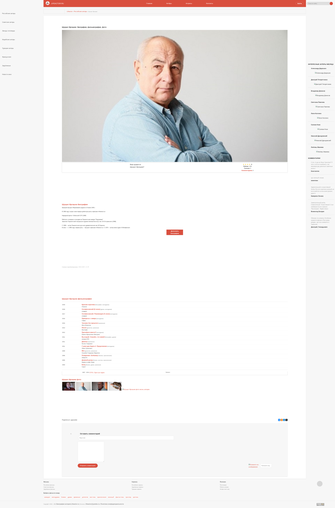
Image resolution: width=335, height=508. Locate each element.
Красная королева (88, 304)
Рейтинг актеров (224, 487)
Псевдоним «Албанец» (90, 355)
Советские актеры (8, 22)
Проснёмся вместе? (89, 332)
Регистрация (223, 485)
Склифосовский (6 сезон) (91, 309)
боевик (63, 497)
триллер (128, 497)
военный (111, 497)
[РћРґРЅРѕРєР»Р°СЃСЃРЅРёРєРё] (282, 420)
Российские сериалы (137, 485)
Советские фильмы (49, 487)
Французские (6, 57)
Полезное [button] (223, 482)
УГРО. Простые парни (97, 372)
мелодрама (55, 497)
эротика (135, 497)
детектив (85, 497)
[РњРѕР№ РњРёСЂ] (284, 420)
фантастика (120, 497)
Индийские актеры (8, 39)
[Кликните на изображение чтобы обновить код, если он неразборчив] (254, 466)
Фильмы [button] (46, 482)
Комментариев (247, 170)
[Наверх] (320, 484)
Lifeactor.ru (75, 504)
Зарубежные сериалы (137, 487)
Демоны (85, 341)
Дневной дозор (87, 360)
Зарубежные (6, 65)
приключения (101, 497)
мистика (92, 497)
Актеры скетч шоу (224, 489)
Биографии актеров (63, 504)
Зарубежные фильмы (49, 489)
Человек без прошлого (90, 323)
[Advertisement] (114, 185)
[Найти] (331, 3)
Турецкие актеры (8, 48)
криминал (77, 497)
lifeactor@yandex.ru (93, 504)
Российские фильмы (49, 485)
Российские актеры (8, 13)
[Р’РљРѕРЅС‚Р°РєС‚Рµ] (279, 420)
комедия (47, 497)
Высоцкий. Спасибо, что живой (93, 337)
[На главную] (54, 11)
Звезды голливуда (8, 31)
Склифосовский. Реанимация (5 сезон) (96, 314)
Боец (83, 365)
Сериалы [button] (134, 482)
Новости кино (6, 74)
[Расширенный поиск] (328, 3)
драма (70, 497)
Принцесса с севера (89, 318)
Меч (83, 351)
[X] (286, 420)
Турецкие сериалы (136, 489)
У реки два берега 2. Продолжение (94, 346)
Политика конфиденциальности (112, 504)
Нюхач (84, 328)
